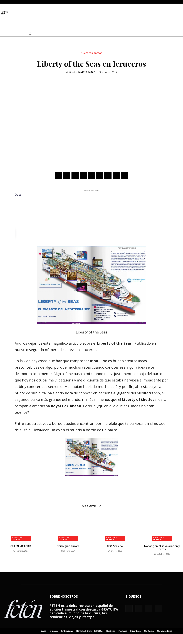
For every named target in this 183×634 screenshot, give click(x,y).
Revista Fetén (86, 72)
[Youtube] (18, 33)
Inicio (43, 631)
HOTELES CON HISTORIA (89, 631)
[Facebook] (2, 33)
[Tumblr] (108, 175)
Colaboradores (164, 631)
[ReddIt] (99, 175)
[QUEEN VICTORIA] (21, 526)
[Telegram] (116, 175)
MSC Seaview (115, 546)
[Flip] (124, 175)
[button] (30, 33)
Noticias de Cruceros (17, 538)
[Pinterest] (75, 175)
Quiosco (54, 631)
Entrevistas (67, 631)
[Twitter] (13, 33)
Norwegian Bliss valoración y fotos (162, 547)
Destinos (110, 631)
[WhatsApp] (83, 175)
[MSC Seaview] (115, 526)
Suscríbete (135, 631)
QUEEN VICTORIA (20, 546)
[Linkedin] (91, 175)
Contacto (149, 631)
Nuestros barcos (91, 53)
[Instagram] (8, 33)
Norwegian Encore (68, 546)
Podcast (122, 631)
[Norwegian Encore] (68, 526)
